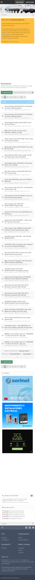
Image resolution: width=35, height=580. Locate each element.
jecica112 (16, 158)
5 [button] (15, 97)
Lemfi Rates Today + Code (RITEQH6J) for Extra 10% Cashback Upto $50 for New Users (18, 326)
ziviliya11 (16, 313)
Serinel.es (17, 578)
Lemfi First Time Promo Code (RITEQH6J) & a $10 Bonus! (18, 213)
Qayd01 (16, 264)
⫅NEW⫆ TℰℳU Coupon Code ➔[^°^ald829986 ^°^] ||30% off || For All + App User (18, 334)
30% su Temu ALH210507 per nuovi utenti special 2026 (17, 318)
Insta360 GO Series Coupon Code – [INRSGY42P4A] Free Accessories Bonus (16, 302)
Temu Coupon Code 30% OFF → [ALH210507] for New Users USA (18, 188)
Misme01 (16, 134)
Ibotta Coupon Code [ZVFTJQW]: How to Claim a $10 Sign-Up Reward (18, 139)
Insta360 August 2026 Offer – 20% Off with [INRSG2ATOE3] (17, 237)
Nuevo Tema (7, 92)
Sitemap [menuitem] (3, 548)
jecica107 (16, 199)
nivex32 (16, 305)
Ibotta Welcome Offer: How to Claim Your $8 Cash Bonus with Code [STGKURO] (17, 156)
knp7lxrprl (16, 231)
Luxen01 (16, 215)
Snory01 (16, 166)
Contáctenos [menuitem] (5, 540)
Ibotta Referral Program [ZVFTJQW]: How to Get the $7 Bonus (17, 123)
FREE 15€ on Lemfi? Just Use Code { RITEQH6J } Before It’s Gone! (15, 131)
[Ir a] (33, 15)
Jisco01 (16, 248)
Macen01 (16, 183)
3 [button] (10, 97)
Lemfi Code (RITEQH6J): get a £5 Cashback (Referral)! (18, 180)
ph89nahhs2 (17, 174)
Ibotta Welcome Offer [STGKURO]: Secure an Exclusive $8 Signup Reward (18, 196)
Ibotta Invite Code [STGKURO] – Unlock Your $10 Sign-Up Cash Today (18, 221)
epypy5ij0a (17, 110)
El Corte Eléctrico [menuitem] (23, 540)
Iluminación (6, 83)
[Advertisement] (17, 62)
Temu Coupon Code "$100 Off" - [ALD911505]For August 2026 (14, 204)
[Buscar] (29, 92)
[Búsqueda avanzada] (32, 92)
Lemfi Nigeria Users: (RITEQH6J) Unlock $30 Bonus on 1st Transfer (18, 164)
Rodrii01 (16, 329)
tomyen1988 (17, 142)
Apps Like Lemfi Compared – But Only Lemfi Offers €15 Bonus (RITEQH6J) (17, 261)
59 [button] (21, 97)
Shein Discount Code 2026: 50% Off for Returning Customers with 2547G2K (16, 286)
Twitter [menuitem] (20, 550)
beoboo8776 (17, 321)
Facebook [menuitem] (21, 548)
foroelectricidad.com (15, 560)
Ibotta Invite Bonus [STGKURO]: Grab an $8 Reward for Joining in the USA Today (17, 310)
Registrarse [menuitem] (19, 2)
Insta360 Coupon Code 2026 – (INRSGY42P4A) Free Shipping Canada (16, 269)
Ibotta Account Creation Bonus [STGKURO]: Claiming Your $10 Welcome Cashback (17, 278)
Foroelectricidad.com (14, 41)
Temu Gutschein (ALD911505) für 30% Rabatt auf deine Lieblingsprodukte (18, 107)
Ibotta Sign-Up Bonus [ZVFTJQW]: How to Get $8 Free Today (18, 148)
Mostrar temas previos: (16, 351)
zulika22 (16, 280)
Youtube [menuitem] (20, 552)
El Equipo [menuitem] (4, 537)
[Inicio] (17, 9)
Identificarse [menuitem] (30, 2)
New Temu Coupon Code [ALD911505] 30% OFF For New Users (17, 172)
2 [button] (7, 97)
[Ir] (17, 357)
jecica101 (16, 239)
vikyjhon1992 (17, 126)
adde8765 (16, 191)
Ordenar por (11, 354)
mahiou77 (16, 272)
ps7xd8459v (17, 256)
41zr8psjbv (17, 207)
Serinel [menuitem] (20, 537)
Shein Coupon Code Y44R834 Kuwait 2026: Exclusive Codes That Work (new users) (17, 229)
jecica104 (16, 223)
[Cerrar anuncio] (32, 20)
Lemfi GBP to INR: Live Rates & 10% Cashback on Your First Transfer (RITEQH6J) (18, 245)
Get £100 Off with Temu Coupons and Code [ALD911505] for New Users (17, 253)
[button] (2, 97)
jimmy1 (16, 337)
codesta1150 (17, 288)
